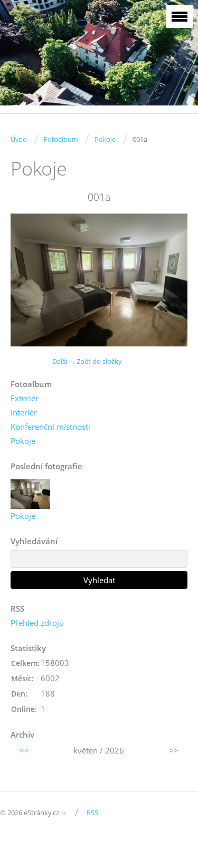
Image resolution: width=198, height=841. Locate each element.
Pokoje (105, 139)
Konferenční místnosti (50, 426)
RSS (92, 812)
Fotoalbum (61, 139)
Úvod (19, 139)
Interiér (24, 412)
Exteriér (25, 398)
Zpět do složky (99, 361)
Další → (64, 361)
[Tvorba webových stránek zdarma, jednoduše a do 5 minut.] (64, 813)
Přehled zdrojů (37, 622)
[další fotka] (170, 280)
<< (24, 750)
